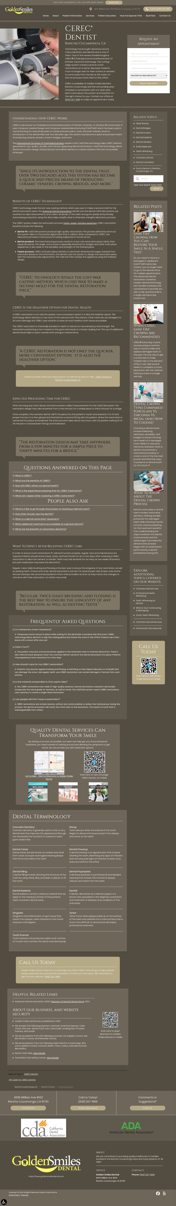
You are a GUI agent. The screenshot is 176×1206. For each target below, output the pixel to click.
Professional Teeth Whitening (145, 594)
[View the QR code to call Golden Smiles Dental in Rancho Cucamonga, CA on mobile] (149, 673)
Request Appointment (88, 1108)
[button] (4, 1202)
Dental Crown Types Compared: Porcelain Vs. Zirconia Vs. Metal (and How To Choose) (148, 413)
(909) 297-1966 (72, 99)
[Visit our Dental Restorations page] (98, 800)
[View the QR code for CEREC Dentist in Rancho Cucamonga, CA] (94, 771)
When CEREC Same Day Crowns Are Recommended (147, 331)
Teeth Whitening (144, 151)
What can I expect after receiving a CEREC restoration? (44, 495)
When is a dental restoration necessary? (37, 519)
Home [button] (46, 15)
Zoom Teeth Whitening (147, 615)
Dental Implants (144, 137)
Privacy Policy (14, 1195)
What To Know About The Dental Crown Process (147, 498)
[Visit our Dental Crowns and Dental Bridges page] (37, 800)
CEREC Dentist (31, 1074)
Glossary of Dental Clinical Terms (67, 1001)
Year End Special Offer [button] (131, 15)
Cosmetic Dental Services (149, 622)
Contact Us (147, 1108)
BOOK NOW (114, 2)
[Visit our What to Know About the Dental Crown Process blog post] (148, 490)
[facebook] (158, 1194)
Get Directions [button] (28, 1108)
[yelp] (164, 1194)
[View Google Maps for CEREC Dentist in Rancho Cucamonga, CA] (49, 774)
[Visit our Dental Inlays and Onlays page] (68, 800)
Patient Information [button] (72, 15)
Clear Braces (142, 123)
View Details (39, 1053)
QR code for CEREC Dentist (22, 1079)
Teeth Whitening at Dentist (145, 602)
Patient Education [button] (107, 15)
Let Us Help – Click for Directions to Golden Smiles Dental (49, 777)
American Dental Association (57, 211)
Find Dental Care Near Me (149, 628)
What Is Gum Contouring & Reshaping (148, 609)
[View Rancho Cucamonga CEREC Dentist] (29, 99)
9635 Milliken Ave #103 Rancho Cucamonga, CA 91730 (117, 9)
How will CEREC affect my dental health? (36, 485)
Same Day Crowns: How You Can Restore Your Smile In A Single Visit (148, 243)
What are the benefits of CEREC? (32, 480)
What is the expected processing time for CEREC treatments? (48, 490)
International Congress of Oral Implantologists (40, 143)
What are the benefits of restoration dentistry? (40, 529)
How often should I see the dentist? (34, 513)
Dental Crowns (143, 132)
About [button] (56, 15)
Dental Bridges (143, 128)
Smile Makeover (144, 146)
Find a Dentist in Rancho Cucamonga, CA (148, 170)
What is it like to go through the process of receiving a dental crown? (52, 508)
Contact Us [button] (165, 15)
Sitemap (24, 1195)
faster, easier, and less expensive (80, 223)
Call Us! (160, 9)
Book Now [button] (150, 15)
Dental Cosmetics (145, 162)
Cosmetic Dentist (144, 157)
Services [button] (90, 15)
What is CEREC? (23, 475)
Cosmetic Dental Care (147, 588)
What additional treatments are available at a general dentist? (49, 524)
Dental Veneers (143, 141)
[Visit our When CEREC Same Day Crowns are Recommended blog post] (148, 323)
